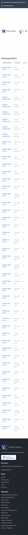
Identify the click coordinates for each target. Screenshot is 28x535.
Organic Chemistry (6, 520)
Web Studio (4, 505)
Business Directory (6, 523)
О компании (19, 48)
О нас (2, 485)
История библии (6, 515)
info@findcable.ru (9, 5)
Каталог (18, 41)
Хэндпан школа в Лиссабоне (9, 495)
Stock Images (5, 507)
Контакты (19, 52)
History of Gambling (6, 528)
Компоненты (19, 44)
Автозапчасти (5, 482)
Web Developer (5, 502)
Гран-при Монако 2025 (7, 497)
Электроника (5, 480)
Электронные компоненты (9, 510)
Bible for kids (4, 518)
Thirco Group (5, 500)
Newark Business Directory (9, 525)
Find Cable (8, 452)
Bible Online (4, 513)
